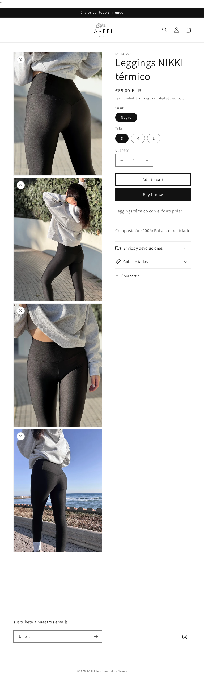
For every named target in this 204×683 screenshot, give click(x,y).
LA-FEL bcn (94, 671)
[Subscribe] (96, 636)
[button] (16, 30)
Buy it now (153, 194)
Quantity (122, 150)
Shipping (142, 98)
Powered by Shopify (114, 671)
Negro (126, 117)
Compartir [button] (130, 275)
